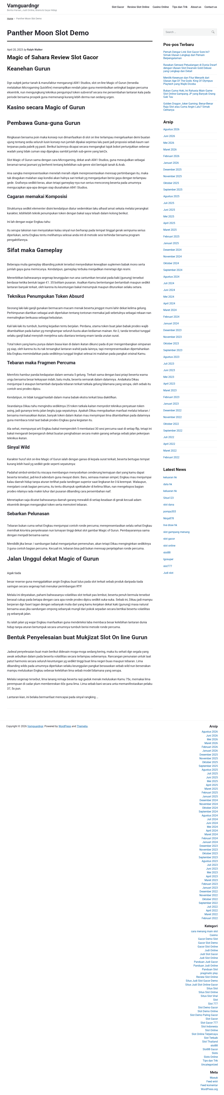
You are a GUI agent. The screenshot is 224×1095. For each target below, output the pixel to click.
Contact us (210, 7)
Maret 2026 (170, 149)
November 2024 (172, 256)
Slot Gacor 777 (209, 1022)
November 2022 (172, 417)
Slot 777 (213, 1003)
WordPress (65, 726)
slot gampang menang (176, 532)
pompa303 (169, 511)
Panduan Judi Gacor (206, 961)
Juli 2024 (168, 283)
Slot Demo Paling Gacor (204, 1015)
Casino (214, 935)
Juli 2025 (168, 203)
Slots (215, 1053)
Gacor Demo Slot (208, 938)
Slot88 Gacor (210, 1049)
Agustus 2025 (171, 196)
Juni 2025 (169, 209)
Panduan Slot (210, 969)
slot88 (167, 552)
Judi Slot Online (208, 957)
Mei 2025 (168, 216)
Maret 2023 (170, 390)
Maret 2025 (170, 229)
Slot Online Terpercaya (205, 1034)
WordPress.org (209, 1089)
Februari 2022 (171, 457)
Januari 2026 (171, 162)
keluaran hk (170, 477)
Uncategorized (209, 1064)
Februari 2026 (171, 156)
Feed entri (212, 1081)
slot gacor (169, 538)
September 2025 (172, 189)
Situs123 (168, 497)
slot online (169, 545)
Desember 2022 (172, 410)
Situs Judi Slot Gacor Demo (202, 980)
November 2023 (172, 336)
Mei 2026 (168, 142)
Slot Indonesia (209, 1026)
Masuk (214, 1077)
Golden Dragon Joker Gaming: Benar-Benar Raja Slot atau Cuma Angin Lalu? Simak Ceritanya (188, 106)
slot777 (167, 566)
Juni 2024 (169, 290)
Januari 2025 (171, 243)
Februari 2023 (171, 397)
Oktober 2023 (171, 343)
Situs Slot (212, 988)
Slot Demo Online (208, 1011)
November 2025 (172, 176)
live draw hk (170, 525)
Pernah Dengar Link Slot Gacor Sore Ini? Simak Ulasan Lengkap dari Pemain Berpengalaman (186, 55)
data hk (167, 484)
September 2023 (172, 350)
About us (196, 7)
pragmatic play (209, 973)
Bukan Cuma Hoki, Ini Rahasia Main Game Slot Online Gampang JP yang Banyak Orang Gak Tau (189, 93)
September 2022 (172, 430)
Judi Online (211, 950)
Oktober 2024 (171, 263)
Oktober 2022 (171, 423)
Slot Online (211, 1030)
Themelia (82, 726)
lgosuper (168, 559)
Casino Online (161, 7)
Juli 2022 (168, 437)
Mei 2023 (168, 377)
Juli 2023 (168, 363)
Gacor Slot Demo (208, 942)
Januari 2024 (171, 323)
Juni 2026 (169, 136)
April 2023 (169, 383)
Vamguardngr (35, 726)
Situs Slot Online (208, 992)
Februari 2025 (171, 236)
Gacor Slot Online (208, 946)
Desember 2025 (172, 169)
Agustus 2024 (171, 276)
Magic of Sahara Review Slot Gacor (52, 57)
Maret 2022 (170, 450)
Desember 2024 (172, 249)
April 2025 (169, 223)
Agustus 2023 (171, 356)
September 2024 (172, 270)
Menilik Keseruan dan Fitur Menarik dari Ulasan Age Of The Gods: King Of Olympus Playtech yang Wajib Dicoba (188, 80)
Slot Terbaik (211, 1037)
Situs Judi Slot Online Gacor (201, 984)
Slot (215, 999)
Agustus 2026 (171, 129)
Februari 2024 (171, 316)
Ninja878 (168, 518)
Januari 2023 (171, 403)
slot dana (168, 504)
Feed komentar (209, 1085)
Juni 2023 (169, 370)
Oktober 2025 (171, 183)
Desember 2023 (172, 330)
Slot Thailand (210, 1041)
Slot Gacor (118, 7)
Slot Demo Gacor (208, 1007)
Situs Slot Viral (209, 996)
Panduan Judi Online (205, 965)
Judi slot (168, 572)
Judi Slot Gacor (209, 954)
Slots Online (211, 1056)
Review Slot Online (138, 7)
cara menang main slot (204, 931)
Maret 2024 (170, 310)
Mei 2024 (168, 296)
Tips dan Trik (179, 7)
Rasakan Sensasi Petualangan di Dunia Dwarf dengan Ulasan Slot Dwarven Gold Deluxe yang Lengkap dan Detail (190, 68)
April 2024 (169, 303)
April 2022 (169, 443)
